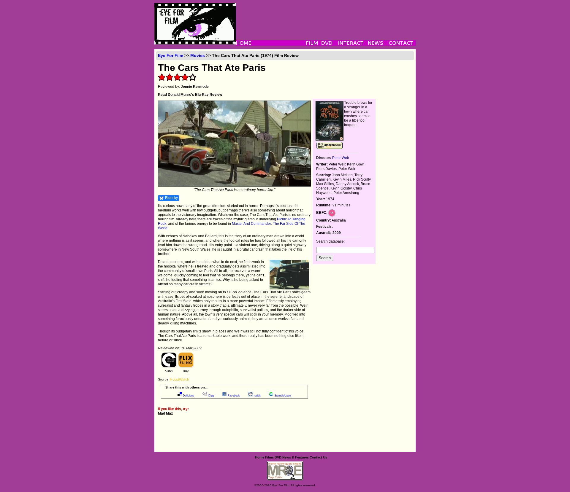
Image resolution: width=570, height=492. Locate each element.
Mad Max (165, 413)
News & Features (295, 457)
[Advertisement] (325, 16)
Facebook (234, 395)
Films (269, 457)
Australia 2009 (328, 233)
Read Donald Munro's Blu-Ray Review (190, 95)
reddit (257, 395)
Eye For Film (170, 55)
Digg (211, 395)
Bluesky (171, 198)
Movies (197, 55)
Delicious (188, 395)
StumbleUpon (282, 395)
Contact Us (318, 457)
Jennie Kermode (195, 87)
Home (259, 457)
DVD (278, 457)
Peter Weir (340, 158)
